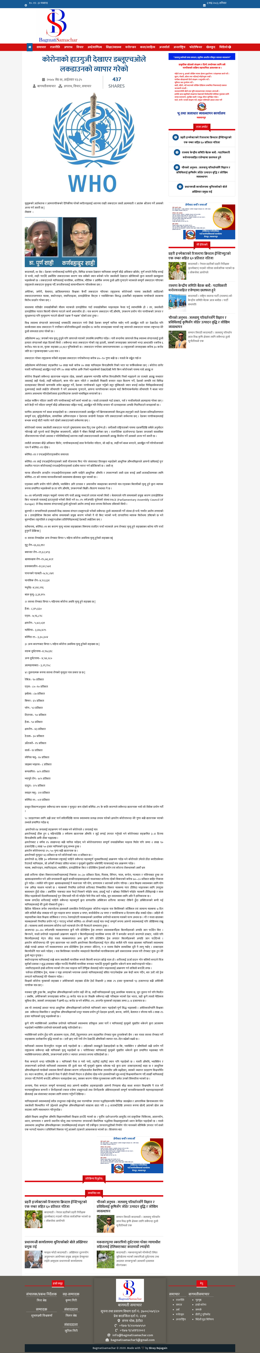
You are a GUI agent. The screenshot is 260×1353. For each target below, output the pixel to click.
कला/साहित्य (147, 47)
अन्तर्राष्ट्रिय (179, 47)
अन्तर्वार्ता (164, 47)
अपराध (68, 47)
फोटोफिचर (195, 47)
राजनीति (55, 47)
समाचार (41, 47)
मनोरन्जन (130, 47)
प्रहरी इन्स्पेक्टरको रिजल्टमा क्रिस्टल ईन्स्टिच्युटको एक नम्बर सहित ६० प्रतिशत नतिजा (206, 140)
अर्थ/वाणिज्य (95, 47)
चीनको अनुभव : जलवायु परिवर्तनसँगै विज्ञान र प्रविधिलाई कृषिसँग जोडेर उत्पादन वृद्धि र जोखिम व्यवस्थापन (203, 172)
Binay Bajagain (158, 1348)
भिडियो (223, 47)
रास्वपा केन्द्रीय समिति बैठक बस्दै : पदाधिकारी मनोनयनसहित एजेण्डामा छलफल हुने (205, 155)
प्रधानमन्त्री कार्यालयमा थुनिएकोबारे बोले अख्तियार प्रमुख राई (205, 189)
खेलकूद (210, 47)
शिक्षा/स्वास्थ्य (113, 47)
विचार (79, 47)
